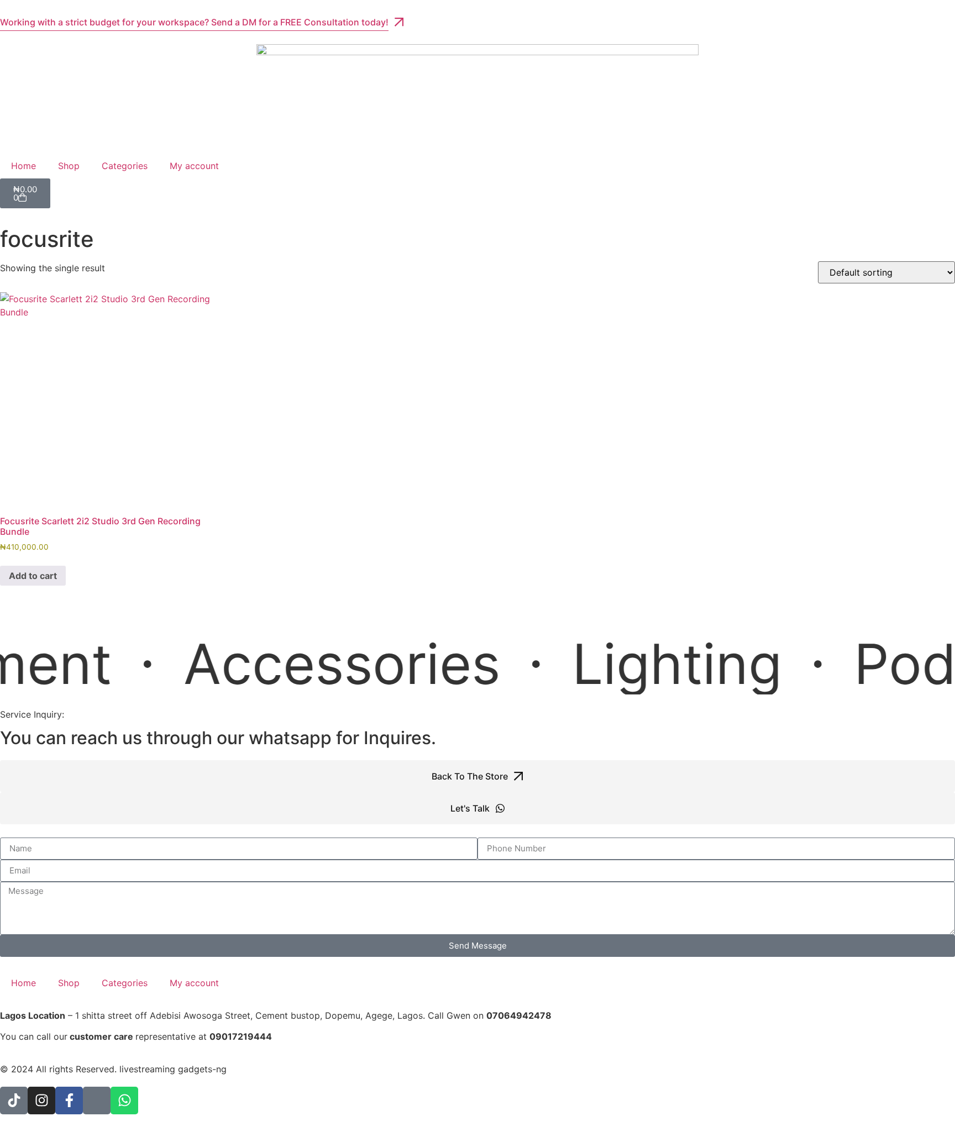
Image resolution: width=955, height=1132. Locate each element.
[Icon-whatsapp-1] (97, 1100)
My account (194, 165)
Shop (69, 165)
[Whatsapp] (124, 1100)
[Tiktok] (14, 1100)
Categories (125, 165)
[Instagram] (41, 1100)
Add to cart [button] (33, 575)
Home (23, 165)
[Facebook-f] (69, 1100)
